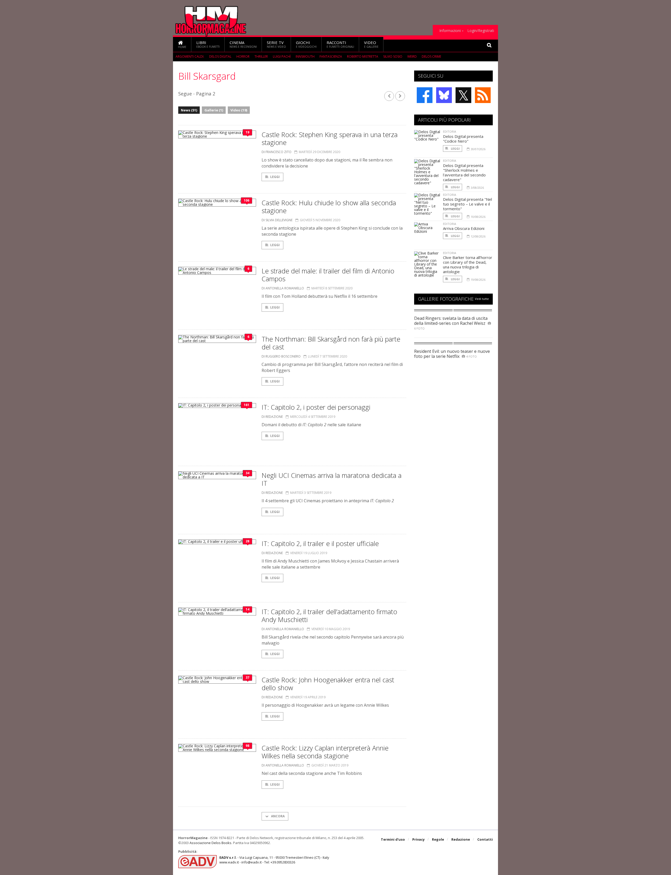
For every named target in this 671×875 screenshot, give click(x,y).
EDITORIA (449, 131)
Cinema (243, 44)
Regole (438, 839)
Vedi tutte (482, 299)
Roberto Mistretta (362, 56)
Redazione (460, 839)
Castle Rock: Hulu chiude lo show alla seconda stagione (329, 206)
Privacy (418, 839)
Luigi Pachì (282, 56)
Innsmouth (305, 56)
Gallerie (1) (213, 110)
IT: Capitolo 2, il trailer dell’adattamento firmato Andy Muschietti (329, 615)
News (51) (189, 110)
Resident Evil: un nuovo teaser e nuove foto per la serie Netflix (452, 353)
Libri (208, 44)
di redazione (272, 416)
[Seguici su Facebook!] (425, 95)
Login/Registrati (480, 31)
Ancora (277, 816)
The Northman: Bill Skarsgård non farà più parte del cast (331, 342)
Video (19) (238, 110)
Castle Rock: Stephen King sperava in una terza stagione (330, 138)
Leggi (275, 177)
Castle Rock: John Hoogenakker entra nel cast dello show (328, 683)
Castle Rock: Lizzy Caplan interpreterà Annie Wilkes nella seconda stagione (325, 751)
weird (412, 56)
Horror (243, 56)
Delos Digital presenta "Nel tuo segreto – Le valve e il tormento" (467, 204)
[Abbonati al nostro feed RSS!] (483, 95)
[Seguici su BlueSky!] (444, 95)
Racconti (340, 44)
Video (371, 44)
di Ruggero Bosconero (281, 356)
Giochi (306, 44)
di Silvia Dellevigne (277, 220)
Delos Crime (431, 56)
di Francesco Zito (276, 152)
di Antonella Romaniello (283, 288)
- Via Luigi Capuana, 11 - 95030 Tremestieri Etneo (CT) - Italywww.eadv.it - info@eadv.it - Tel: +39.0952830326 (274, 860)
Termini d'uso (393, 839)
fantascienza (331, 56)
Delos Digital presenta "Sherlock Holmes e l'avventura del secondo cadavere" (464, 172)
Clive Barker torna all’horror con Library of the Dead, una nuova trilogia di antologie (467, 264)
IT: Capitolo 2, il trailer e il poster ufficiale (320, 543)
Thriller (261, 56)
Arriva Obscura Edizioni (463, 228)
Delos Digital (220, 56)
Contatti (485, 839)
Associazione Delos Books (210, 842)
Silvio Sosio (392, 56)
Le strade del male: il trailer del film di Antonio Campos (328, 274)
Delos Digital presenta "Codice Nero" (463, 139)
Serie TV (276, 44)
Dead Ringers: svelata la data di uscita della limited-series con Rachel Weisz (451, 320)
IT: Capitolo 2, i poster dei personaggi (316, 407)
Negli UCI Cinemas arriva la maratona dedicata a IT (332, 479)
